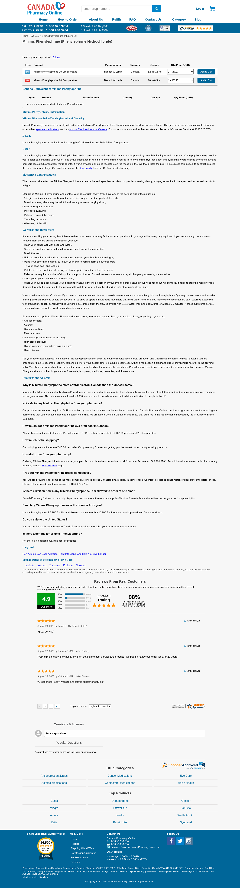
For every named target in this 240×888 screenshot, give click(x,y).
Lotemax (42, 565)
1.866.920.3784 (57, 26)
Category (179, 19)
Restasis (29, 565)
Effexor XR (120, 808)
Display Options (78, 706)
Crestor (185, 800)
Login (200, 8)
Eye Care (35, 36)
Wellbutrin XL (185, 815)
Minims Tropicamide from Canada (88, 129)
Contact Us (153, 19)
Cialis (54, 800)
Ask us (56, 57)
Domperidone (120, 800)
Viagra (54, 808)
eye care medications (47, 129)
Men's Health (186, 782)
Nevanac (81, 565)
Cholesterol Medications (120, 782)
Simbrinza (54, 565)
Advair (54, 815)
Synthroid (186, 822)
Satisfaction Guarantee (83, 852)
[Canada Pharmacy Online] (46, 14)
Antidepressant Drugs (54, 775)
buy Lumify (86, 168)
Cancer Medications (120, 775)
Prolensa (68, 565)
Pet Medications (80, 857)
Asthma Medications (54, 782)
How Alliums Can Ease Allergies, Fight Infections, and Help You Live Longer (64, 553)
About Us (96, 19)
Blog (198, 19)
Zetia (54, 822)
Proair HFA (120, 822)
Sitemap (75, 862)
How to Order (68, 19)
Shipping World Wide (82, 848)
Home (43, 19)
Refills (117, 19)
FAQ (132, 19)
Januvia (186, 808)
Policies (75, 843)
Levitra (120, 815)
